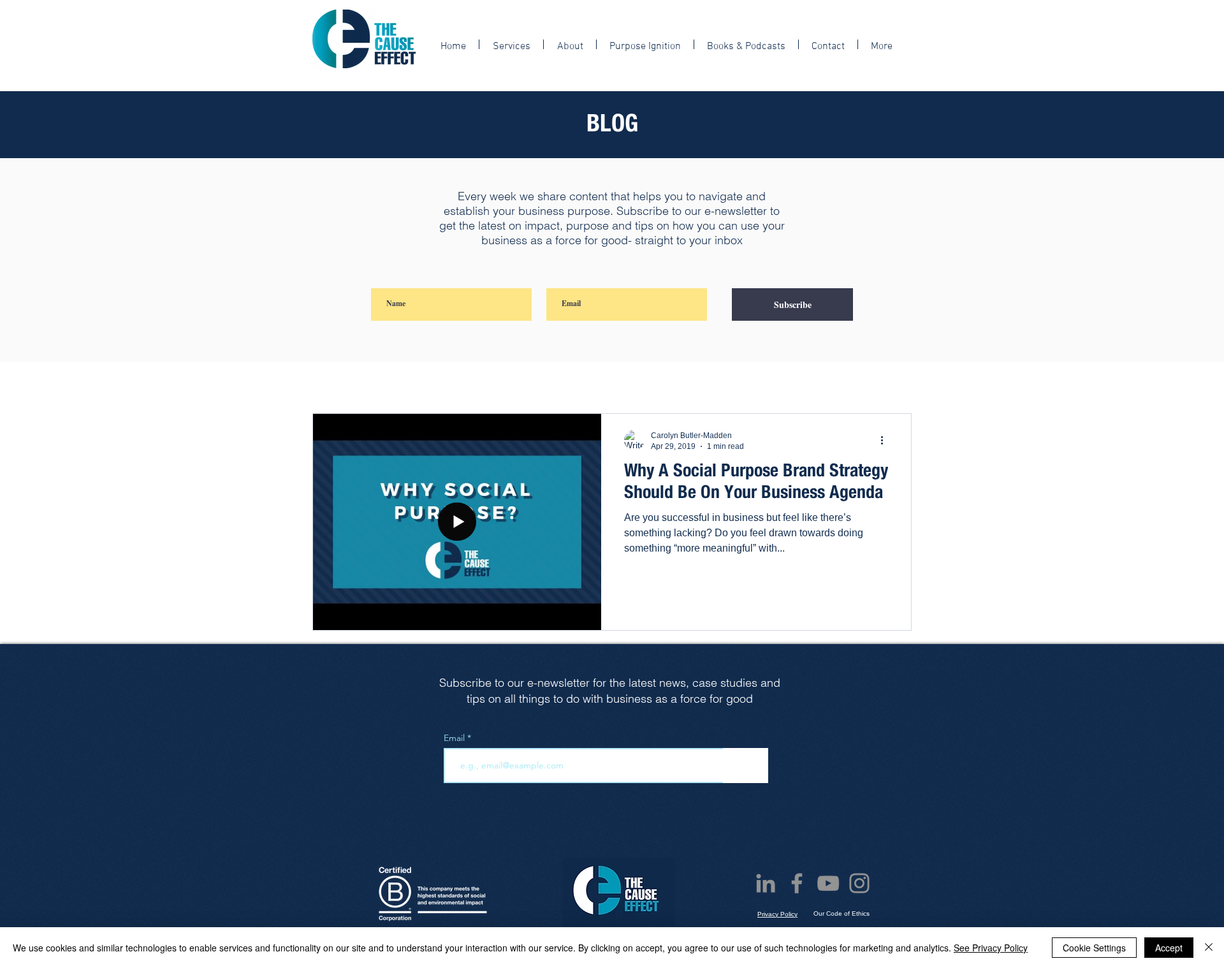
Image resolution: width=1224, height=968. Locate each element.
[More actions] (886, 440)
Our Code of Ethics (841, 913)
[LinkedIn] (765, 883)
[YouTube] (828, 883)
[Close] (1208, 947)
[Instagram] (859, 883)
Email (455, 737)
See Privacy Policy (991, 947)
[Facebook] (796, 883)
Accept (1169, 947)
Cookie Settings (1094, 947)
